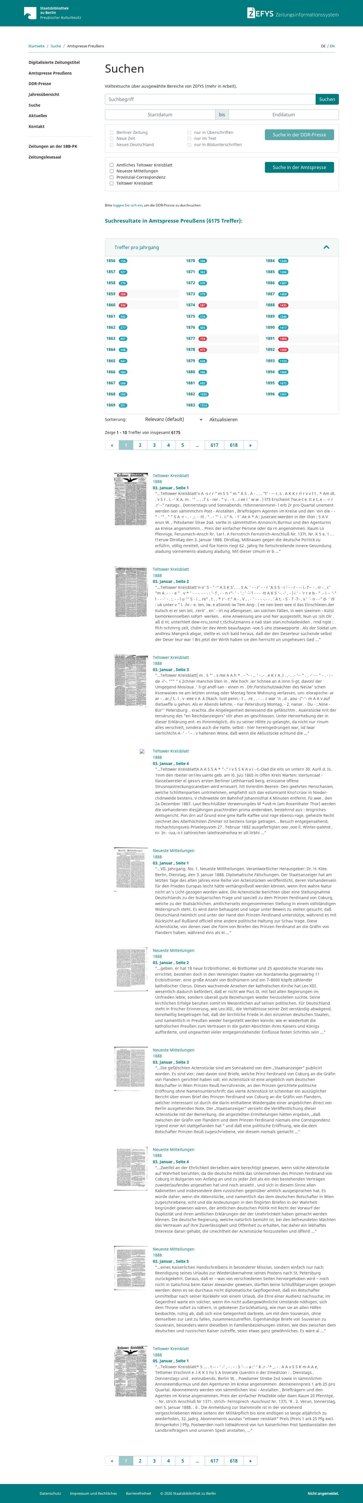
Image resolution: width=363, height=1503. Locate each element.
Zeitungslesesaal (45, 157)
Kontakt (37, 126)
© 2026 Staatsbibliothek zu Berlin (188, 1493)
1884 (271, 260)
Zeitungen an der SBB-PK (53, 146)
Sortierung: (115, 419)
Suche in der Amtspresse (299, 167)
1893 (271, 360)
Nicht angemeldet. (323, 1493)
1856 (111, 260)
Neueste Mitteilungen (137, 171)
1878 (191, 349)
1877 (191, 338)
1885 (271, 271)
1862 (111, 327)
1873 (191, 293)
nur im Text (205, 138)
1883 (191, 405)
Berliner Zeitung (132, 132)
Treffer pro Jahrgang (137, 247)
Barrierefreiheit (138, 1493)
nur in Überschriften (213, 132)
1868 (111, 394)
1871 (191, 271)
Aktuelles (38, 115)
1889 (271, 316)
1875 (191, 316)
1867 (111, 382)
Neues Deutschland (135, 144)
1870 (191, 260)
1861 (111, 316)
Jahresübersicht (44, 94)
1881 (191, 382)
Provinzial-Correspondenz (141, 177)
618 (234, 445)
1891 (271, 338)
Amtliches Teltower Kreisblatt (144, 165)
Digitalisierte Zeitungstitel (54, 62)
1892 (271, 349)
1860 (111, 304)
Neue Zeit (126, 138)
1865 (111, 360)
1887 (271, 293)
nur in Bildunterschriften (218, 144)
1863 (111, 338)
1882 (191, 394)
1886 (271, 282)
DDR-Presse (40, 83)
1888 (271, 304)
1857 (111, 271)
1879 (191, 360)
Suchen (327, 99)
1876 (191, 327)
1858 (111, 282)
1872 (191, 282)
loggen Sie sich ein (127, 205)
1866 (111, 371)
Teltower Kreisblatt (135, 183)
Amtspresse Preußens (50, 73)
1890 (271, 327)
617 (214, 445)
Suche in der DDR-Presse (299, 135)
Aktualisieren (224, 419)
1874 (191, 304)
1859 (111, 293)
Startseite (36, 46)
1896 (271, 394)
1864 (111, 349)
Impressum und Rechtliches (93, 1493)
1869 (111, 405)
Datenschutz (50, 1493)
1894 (271, 371)
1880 (191, 371)
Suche (56, 46)
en (332, 46)
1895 (271, 382)
